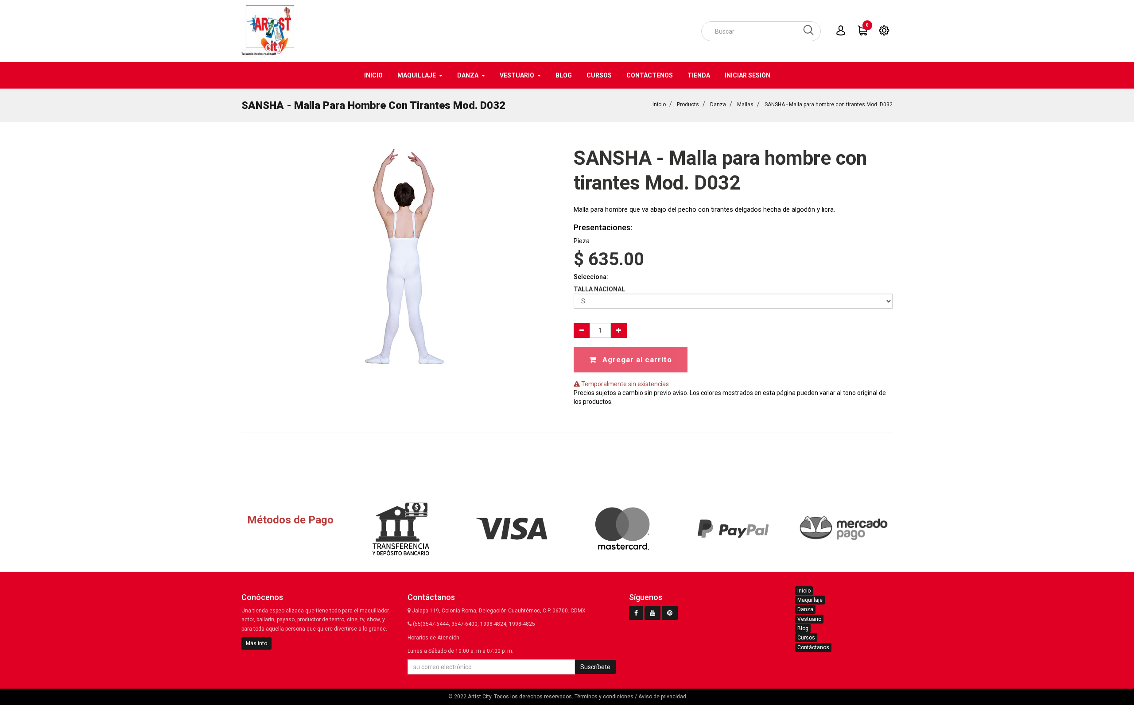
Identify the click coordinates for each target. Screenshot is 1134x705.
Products (688, 104)
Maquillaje (810, 600)
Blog (802, 628)
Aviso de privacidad (662, 696)
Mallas (745, 104)
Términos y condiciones (604, 696)
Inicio (659, 104)
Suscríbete (595, 666)
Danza (718, 104)
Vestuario (809, 619)
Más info (256, 643)
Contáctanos (813, 647)
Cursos (806, 638)
